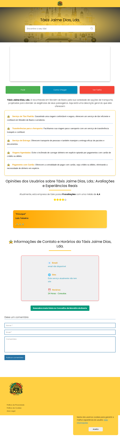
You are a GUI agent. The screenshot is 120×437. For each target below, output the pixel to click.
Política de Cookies (14, 408)
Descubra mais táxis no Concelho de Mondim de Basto (60, 308)
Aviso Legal (11, 411)
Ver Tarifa (97, 90)
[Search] (90, 27)
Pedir (23, 90)
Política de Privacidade (15, 405)
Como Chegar (60, 90)
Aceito (96, 429)
